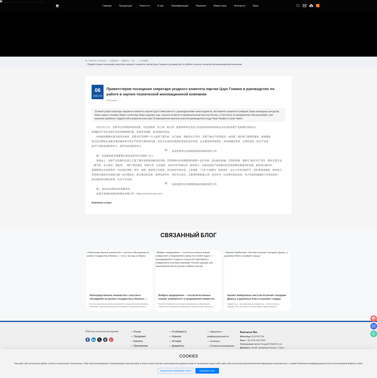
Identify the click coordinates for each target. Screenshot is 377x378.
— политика (213, 341)
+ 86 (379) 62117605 (255, 340)
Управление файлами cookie (175, 370)
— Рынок (136, 331)
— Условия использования (220, 346)
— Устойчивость (178, 331)
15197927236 (257, 336)
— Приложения (139, 346)
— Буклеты (137, 341)
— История (175, 341)
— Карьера (175, 336)
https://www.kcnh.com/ (149, 193)
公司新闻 (144, 60)
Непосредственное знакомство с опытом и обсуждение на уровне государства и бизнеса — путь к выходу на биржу (118, 299)
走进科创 (114, 60)
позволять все (207, 370)
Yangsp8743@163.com (271, 344)
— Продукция (138, 336)
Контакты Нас (248, 332)
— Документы (176, 346)
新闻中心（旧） (129, 60)
